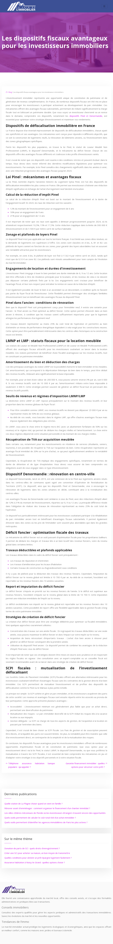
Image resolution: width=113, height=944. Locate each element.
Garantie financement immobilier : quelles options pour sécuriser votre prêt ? (85, 765)
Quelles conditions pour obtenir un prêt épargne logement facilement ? (38, 857)
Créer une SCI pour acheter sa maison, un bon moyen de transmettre (37, 853)
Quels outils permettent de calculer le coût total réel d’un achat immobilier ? (40, 817)
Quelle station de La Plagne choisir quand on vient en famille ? (33, 803)
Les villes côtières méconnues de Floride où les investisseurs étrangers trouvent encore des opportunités (55, 813)
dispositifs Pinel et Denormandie (85, 116)
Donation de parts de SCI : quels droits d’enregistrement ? (32, 848)
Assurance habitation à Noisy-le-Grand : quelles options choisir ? (34, 862)
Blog (10, 92)
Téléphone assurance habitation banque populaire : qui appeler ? (31, 765)
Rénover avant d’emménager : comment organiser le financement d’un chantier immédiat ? (47, 808)
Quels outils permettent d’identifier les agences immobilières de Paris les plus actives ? (46, 822)
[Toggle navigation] (104, 6)
